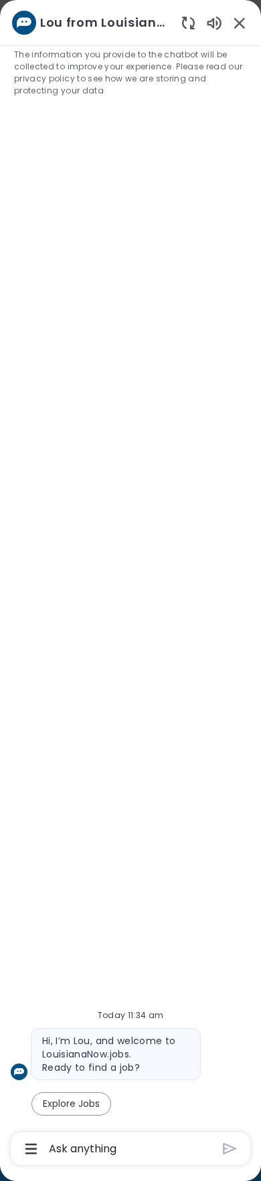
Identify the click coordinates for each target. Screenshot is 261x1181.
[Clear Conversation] (188, 22)
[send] (230, 1148)
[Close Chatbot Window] (239, 22)
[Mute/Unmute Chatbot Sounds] (214, 22)
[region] (130, 584)
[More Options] (31, 1149)
